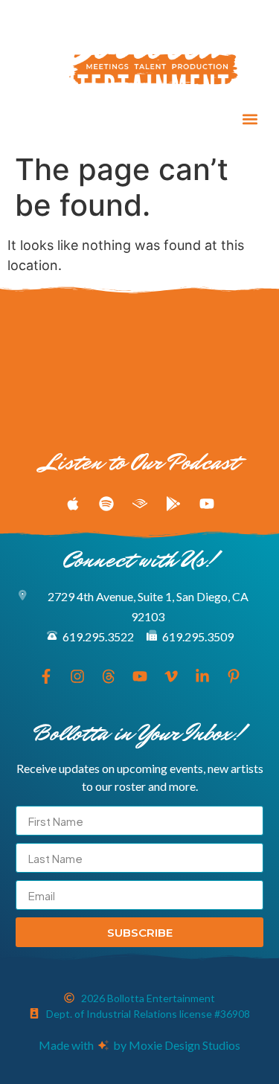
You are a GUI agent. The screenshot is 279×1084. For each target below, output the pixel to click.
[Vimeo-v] (138, 118)
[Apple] (73, 504)
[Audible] (140, 504)
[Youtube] (110, 118)
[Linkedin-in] (165, 118)
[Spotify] (106, 504)
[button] (249, 118)
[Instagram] (55, 118)
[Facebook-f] (27, 118)
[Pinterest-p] (193, 118)
